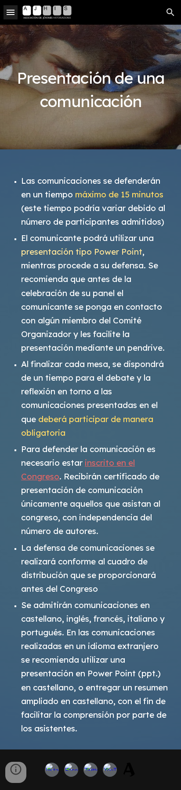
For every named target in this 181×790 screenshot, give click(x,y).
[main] (90, 87)
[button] (10, 12)
